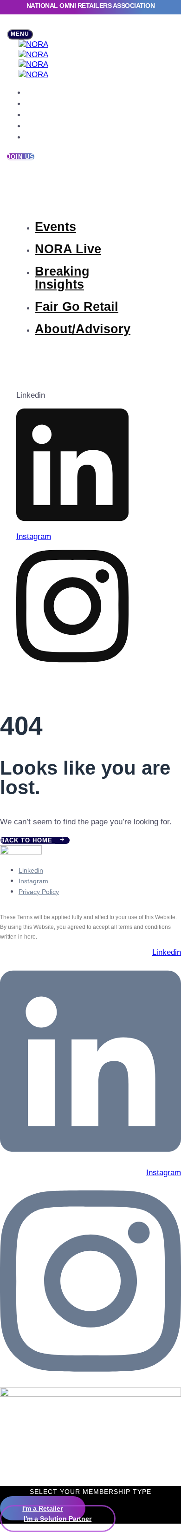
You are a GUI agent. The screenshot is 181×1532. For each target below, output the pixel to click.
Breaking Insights (49, 115)
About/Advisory (46, 138)
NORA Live (40, 104)
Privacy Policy (39, 891)
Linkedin (31, 870)
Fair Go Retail (43, 127)
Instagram (33, 881)
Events (35, 93)
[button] (20, 34)
